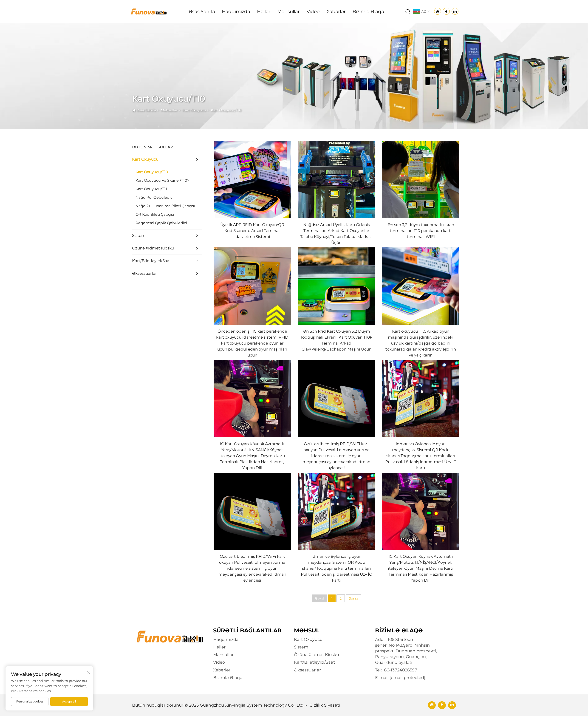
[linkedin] (452, 705)
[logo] (148, 11)
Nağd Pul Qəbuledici (154, 197)
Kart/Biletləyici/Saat (151, 260)
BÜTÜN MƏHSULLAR (152, 147)
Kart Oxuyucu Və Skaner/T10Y (162, 180)
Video (313, 11)
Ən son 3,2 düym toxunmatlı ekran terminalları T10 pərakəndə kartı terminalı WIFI (420, 230)
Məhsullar (288, 11)
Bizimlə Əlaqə (368, 11)
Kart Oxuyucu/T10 (226, 110)
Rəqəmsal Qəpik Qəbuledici (161, 223)
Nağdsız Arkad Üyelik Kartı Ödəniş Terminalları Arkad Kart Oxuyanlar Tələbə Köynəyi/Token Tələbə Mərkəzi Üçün (336, 233)
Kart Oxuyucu (194, 110)
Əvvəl (319, 598)
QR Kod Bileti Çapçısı (155, 214)
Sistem (138, 235)
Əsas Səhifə (202, 11)
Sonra (353, 598)
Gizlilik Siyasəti (324, 705)
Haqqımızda (236, 11)
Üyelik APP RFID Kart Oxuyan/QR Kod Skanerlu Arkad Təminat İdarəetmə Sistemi (252, 230)
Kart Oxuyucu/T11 (151, 189)
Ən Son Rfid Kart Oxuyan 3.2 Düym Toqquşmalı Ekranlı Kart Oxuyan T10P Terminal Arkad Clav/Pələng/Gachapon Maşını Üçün (336, 340)
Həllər (263, 11)
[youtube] (432, 705)
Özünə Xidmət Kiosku (153, 248)
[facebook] (442, 705)
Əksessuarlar (144, 273)
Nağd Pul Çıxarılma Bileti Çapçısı (165, 206)
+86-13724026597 (399, 670)
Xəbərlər (336, 11)
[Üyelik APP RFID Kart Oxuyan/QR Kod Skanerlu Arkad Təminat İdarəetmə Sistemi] (252, 179)
